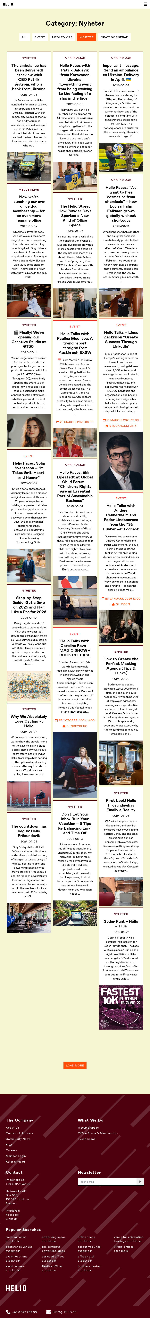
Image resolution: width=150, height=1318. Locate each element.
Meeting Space (88, 1127)
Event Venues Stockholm (15, 1268)
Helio (8, 4)
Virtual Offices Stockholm (124, 1249)
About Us (12, 1127)
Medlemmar (62, 37)
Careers (11, 1150)
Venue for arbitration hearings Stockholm (129, 1239)
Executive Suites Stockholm (89, 1249)
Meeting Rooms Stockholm (16, 1239)
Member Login (16, 1156)
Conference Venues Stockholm (19, 1249)
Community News (18, 1139)
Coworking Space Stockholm (54, 1239)
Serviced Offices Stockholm (53, 1258)
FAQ (9, 1144)
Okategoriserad (114, 37)
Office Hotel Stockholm (86, 1258)
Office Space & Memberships (98, 1133)
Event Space (87, 1139)
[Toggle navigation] (144, 4)
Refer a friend (15, 1161)
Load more (75, 1065)
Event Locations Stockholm (17, 1258)
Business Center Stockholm (89, 1268)
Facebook (13, 1214)
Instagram (13, 1210)
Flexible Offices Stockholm (52, 1268)
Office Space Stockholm (86, 1239)
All (25, 37)
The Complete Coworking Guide (53, 1249)
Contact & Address (19, 1133)
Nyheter (86, 37)
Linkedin (12, 1219)
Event (40, 37)
